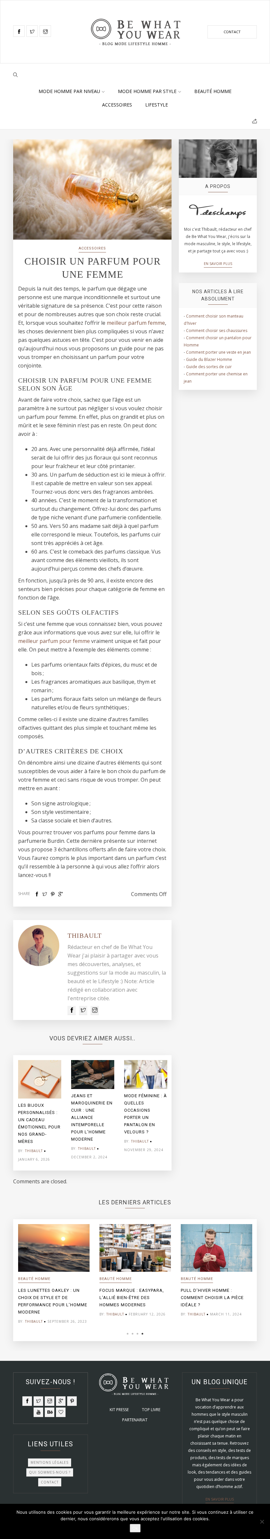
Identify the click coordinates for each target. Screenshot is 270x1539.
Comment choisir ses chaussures (216, 330)
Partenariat (135, 1420)
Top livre (151, 1409)
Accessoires (117, 105)
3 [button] (137, 1334)
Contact (232, 31)
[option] (39, 1113)
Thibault (85, 935)
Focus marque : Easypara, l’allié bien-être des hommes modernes (131, 1297)
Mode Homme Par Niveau (69, 91)
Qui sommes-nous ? (49, 1472)
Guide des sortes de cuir (209, 366)
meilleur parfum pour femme (54, 641)
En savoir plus (218, 263)
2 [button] (132, 1334)
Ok (135, 1528)
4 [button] (142, 1334)
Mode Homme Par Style (147, 91)
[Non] (261, 1521)
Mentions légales (49, 1462)
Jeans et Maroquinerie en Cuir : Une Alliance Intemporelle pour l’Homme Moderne (92, 1117)
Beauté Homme (212, 91)
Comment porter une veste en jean (218, 352)
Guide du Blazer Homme (209, 359)
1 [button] (127, 1334)
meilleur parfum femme (136, 322)
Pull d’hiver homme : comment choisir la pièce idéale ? (212, 1297)
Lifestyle (156, 105)
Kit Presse (119, 1409)
